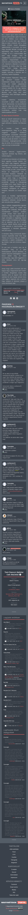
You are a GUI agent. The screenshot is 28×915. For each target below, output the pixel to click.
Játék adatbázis (14, 849)
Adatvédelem (14, 875)
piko (14, 817)
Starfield (6, 737)
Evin (15, 22)
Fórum (14, 852)
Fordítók (14, 857)
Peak (5, 709)
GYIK (14, 854)
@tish (9, 528)
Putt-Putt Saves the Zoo (10, 644)
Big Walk (6, 682)
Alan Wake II (7, 622)
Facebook (14, 884)
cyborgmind (11, 311)
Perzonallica (16, 910)
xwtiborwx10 (11, 424)
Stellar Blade (7, 652)
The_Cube (10, 395)
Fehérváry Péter (9, 676)
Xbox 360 (17, 596)
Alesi (8, 324)
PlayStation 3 (18, 594)
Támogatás (14, 860)
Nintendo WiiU (10, 594)
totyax (9, 558)
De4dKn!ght (12, 761)
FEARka (14, 663)
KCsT (21, 641)
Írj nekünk (14, 869)
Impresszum (14, 877)
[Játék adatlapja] (20, 574)
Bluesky (14, 889)
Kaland (18, 589)
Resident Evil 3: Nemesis (10, 690)
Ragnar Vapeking (9, 677)
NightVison (21, 676)
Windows (10, 596)
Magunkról (14, 862)
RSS (14, 892)
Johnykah (15, 676)
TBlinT (17, 663)
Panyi (15, 292)
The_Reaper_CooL (9, 687)
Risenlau (10, 366)
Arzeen (22, 674)
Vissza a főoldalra (15, 9)
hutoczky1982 (12, 743)
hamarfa (22, 649)
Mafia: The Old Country (10, 666)
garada (9, 498)
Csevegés (6, 747)
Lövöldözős (12, 589)
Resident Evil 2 (7, 700)
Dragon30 (12, 836)
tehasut (9, 515)
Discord (14, 872)
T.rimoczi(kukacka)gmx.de (15, 491)
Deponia (6, 632)
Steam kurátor (14, 887)
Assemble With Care (9, 721)
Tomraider (10, 446)
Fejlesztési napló (14, 895)
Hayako (21, 725)
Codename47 (8, 663)
